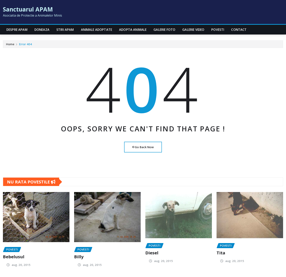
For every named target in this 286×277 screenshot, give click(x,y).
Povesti (217, 29)
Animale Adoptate (96, 29)
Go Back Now (144, 147)
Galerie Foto (164, 29)
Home (10, 44)
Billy (79, 256)
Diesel (151, 253)
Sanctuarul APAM (28, 9)
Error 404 (25, 44)
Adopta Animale (133, 29)
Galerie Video (193, 29)
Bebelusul (13, 256)
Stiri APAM (65, 29)
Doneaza (41, 29)
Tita (221, 253)
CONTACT (239, 29)
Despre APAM (16, 29)
